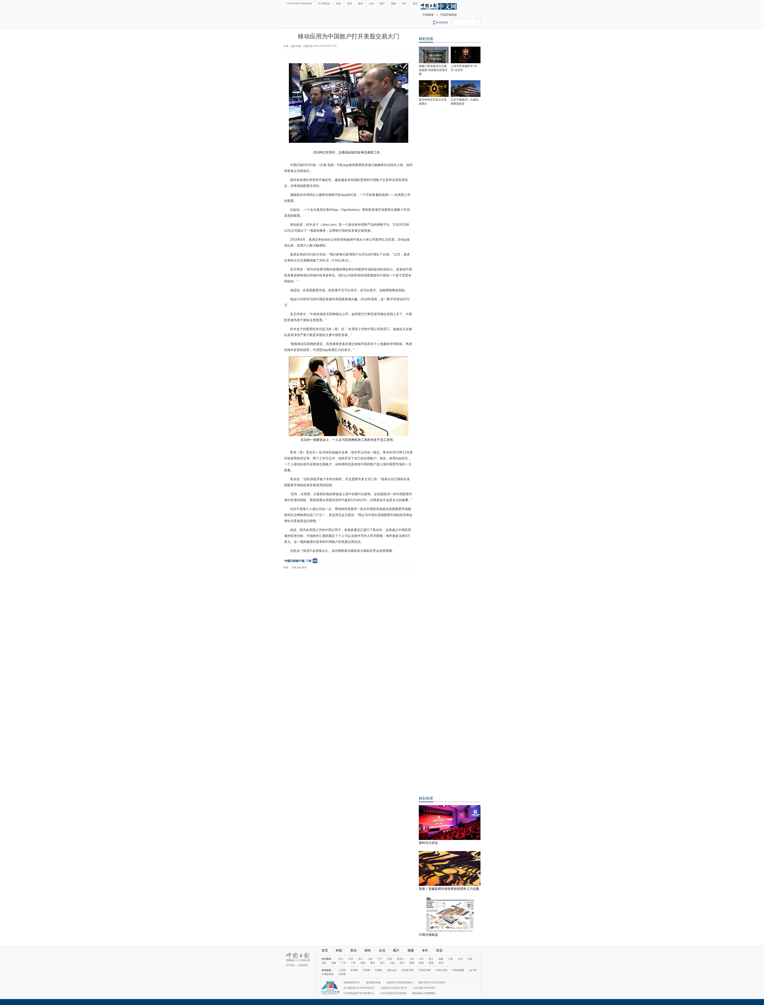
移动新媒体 (442, 22)
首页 (325, 950)
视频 (393, 3)
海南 (363, 962)
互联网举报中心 (351, 982)
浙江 (431, 958)
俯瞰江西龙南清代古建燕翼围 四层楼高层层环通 (433, 70)
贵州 (402, 962)
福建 (440, 958)
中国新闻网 (327, 974)
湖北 (324, 962)
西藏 (411, 962)
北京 (340, 958)
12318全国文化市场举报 (393, 993)
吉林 (389, 958)
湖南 (333, 962)
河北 (360, 958)
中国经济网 (424, 970)
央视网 (378, 970)
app (299, 567)
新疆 (431, 962)
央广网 (472, 970)
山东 (460, 958)
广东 (343, 962)
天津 (350, 958)
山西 (370, 958)
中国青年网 (407, 970)
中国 (294, 567)
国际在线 (392, 970)
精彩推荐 (426, 798)
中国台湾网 (441, 970)
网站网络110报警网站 (424, 993)
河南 (470, 958)
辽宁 (379, 958)
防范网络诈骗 (373, 982)
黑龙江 (400, 958)
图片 (382, 3)
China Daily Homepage (299, 3)
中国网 (366, 970)
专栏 (404, 3)
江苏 (421, 958)
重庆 (372, 962)
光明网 (342, 974)
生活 (371, 3)
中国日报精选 (448, 14)
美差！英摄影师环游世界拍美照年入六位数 (449, 888)
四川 (382, 962)
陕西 (421, 962)
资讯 (349, 3)
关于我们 (290, 965)
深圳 (441, 962)
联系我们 (303, 965)
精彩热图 (426, 39)
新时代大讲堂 (428, 843)
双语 (415, 3)
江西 (450, 958)
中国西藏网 (458, 970)
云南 (392, 962)
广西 (353, 962)
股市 (304, 567)
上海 (411, 958)
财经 (360, 3)
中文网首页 (324, 3)
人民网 (342, 970)
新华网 (354, 970)
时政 (338, 3)
